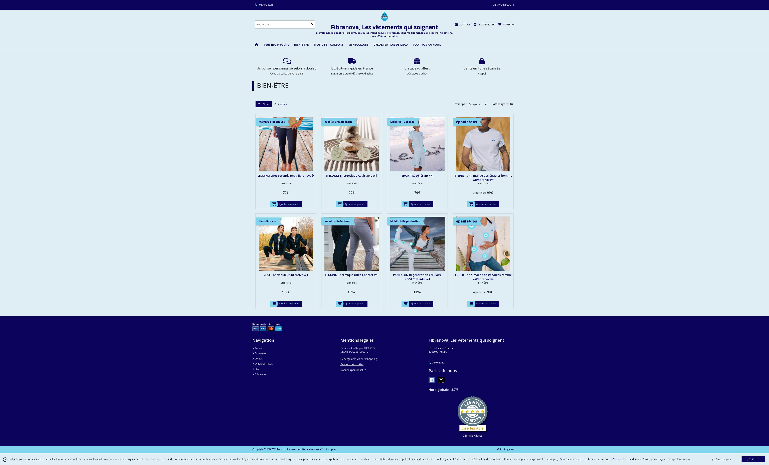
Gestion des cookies (351, 364)
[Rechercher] (312, 24)
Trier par (461, 104)
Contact (258, 358)
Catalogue (260, 353)
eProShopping (328, 449)
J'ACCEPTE (753, 459)
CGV (256, 369)
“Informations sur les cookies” (576, 459)
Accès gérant (506, 449)
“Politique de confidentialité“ (628, 459)
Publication (260, 374)
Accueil (258, 348)
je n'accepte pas (721, 459)
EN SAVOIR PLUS (263, 363)
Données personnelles (353, 370)
